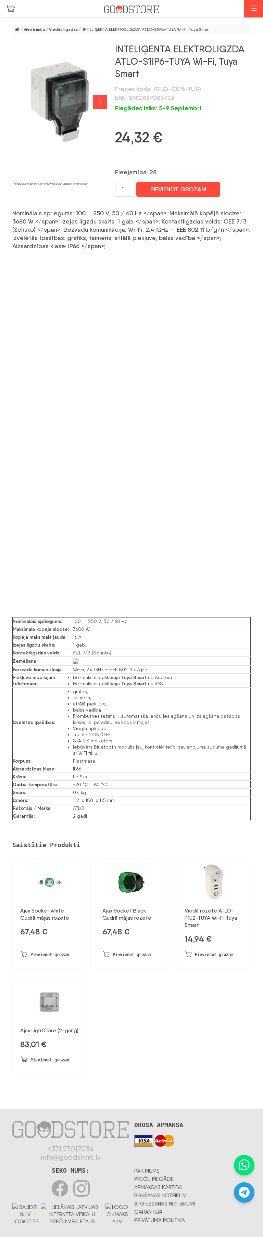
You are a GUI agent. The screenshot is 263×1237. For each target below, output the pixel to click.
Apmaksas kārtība (158, 1187)
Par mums (147, 1171)
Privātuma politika (159, 1220)
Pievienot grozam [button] (49, 954)
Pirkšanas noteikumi (161, 1195)
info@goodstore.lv (71, 1157)
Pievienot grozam (178, 189)
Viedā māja (34, 29)
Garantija (148, 1212)
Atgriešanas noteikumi (164, 1203)
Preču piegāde (154, 1179)
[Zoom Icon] (59, 101)
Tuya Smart (134, 677)
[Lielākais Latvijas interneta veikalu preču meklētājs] (72, 1213)
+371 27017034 (71, 1149)
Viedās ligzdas (63, 29)
